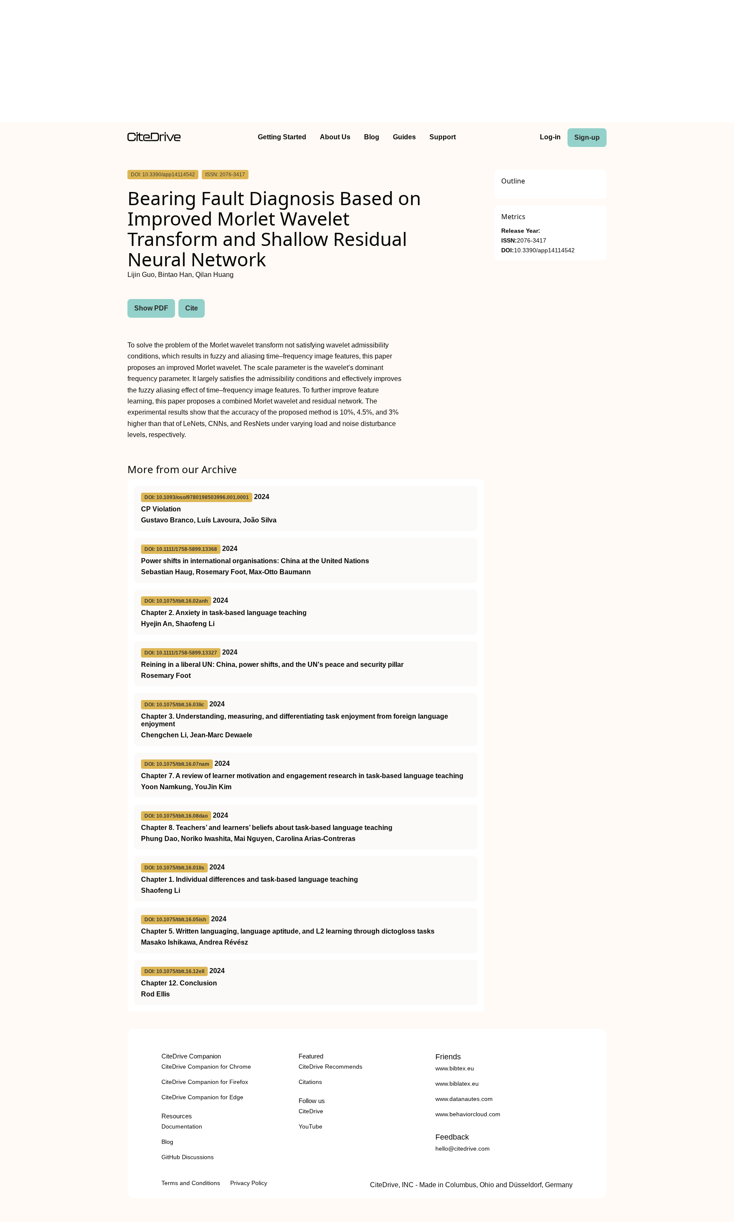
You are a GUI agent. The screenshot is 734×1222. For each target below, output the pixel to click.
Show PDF (151, 308)
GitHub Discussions (187, 1157)
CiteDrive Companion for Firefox (204, 1081)
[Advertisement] (367, 62)
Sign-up (587, 137)
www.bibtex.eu (454, 1068)
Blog (371, 137)
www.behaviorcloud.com (467, 1114)
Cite (191, 308)
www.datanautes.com (464, 1098)
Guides (404, 137)
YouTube (310, 1126)
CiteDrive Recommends (330, 1066)
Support (442, 137)
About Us (335, 137)
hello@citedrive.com (462, 1148)
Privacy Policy (248, 1183)
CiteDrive (311, 1111)
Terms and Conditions (190, 1183)
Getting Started (282, 137)
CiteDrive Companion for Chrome (206, 1066)
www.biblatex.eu (457, 1083)
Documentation (181, 1126)
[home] (154, 139)
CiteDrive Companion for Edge (202, 1097)
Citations (310, 1081)
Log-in (550, 137)
